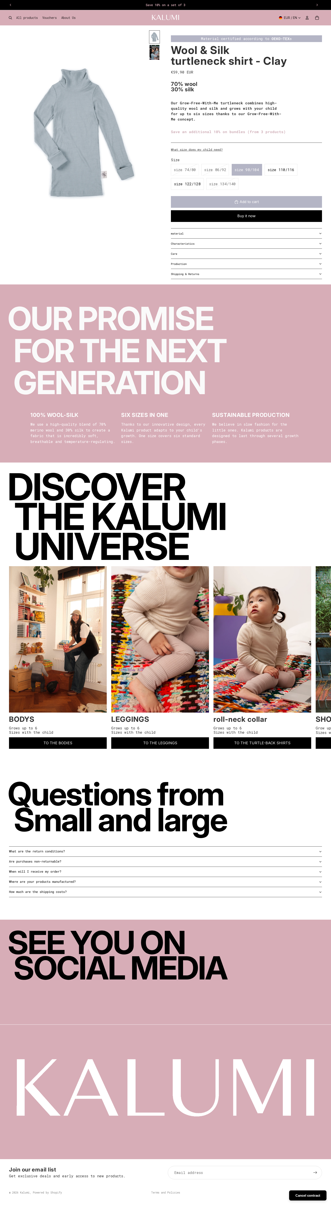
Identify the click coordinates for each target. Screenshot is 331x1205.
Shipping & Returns (185, 274)
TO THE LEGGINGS (160, 743)
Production (179, 264)
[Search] (10, 18)
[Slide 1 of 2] (154, 37)
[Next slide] (317, 5)
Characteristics (183, 243)
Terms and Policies (165, 1192)
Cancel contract (307, 1195)
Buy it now (246, 216)
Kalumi (25, 1192)
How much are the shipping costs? (38, 892)
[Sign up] (315, 1172)
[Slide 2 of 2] (154, 52)
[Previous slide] (11, 5)
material (177, 233)
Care (174, 253)
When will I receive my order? (35, 871)
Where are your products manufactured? (42, 881)
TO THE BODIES (57, 743)
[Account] (307, 18)
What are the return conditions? (37, 851)
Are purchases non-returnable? (35, 861)
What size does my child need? (197, 150)
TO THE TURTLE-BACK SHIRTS (262, 743)
